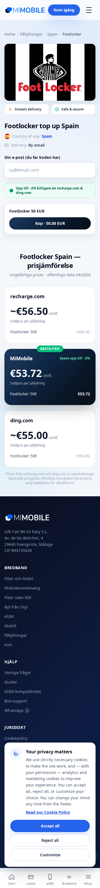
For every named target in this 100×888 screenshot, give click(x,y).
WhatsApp (14, 710)
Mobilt (10, 625)
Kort (8, 644)
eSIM (9, 616)
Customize (50, 854)
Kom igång (64, 10)
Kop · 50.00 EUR (50, 223)
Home (9, 34)
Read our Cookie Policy (48, 812)
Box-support (15, 701)
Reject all (50, 840)
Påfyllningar (31, 34)
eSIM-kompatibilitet (22, 691)
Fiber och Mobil (18, 578)
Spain (52, 34)
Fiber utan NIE (17, 597)
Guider (10, 682)
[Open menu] (89, 10)
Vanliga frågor (17, 672)
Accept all (50, 825)
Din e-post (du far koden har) (32, 157)
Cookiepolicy (16, 738)
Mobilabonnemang (22, 588)
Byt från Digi (16, 607)
